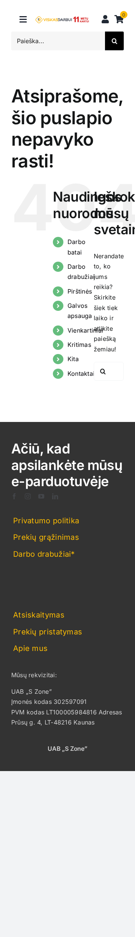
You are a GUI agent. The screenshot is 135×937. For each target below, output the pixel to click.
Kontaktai (81, 373)
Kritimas (79, 344)
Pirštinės (80, 291)
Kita (73, 359)
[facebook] (14, 496)
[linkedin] (55, 496)
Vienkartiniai (85, 330)
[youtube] (41, 496)
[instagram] (28, 496)
